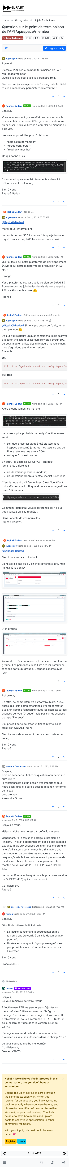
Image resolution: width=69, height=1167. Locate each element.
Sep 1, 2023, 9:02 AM (52, 106)
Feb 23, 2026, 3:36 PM (23, 992)
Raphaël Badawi (14, 106)
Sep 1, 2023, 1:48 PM (51, 403)
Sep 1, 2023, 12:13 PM (52, 257)
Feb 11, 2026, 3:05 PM (34, 914)
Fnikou (9, 914)
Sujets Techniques (14, 38)
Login (22, 1141)
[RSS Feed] (61, 38)
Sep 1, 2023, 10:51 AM (38, 217)
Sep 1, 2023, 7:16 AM (37, 58)
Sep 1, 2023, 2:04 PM (37, 546)
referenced (26, 907)
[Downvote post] (64, 96)
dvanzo (9, 988)
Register (10, 1141)
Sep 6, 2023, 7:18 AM (22, 820)
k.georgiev (11, 58)
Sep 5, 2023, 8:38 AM (47, 766)
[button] (4, 1162)
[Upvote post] (53, 96)
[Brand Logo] (13, 8)
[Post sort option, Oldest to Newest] (6, 48)
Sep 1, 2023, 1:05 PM (37, 320)
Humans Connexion (16, 766)
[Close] (63, 1078)
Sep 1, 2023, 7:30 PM (51, 690)
